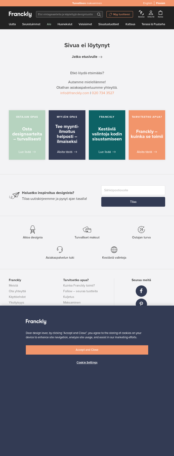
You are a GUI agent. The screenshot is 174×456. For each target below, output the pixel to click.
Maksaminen (72, 302)
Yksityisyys (16, 302)
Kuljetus (68, 297)
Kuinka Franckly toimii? (79, 285)
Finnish (160, 3)
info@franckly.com (74, 93)
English (147, 3)
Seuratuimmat (31, 24)
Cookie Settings (87, 362)
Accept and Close (87, 350)
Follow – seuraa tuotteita (80, 291)
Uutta (12, 24)
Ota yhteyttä (17, 291)
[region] (87, 381)
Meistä (13, 285)
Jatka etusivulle (84, 56)
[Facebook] (141, 291)
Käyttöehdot (17, 297)
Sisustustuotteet (108, 24)
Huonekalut (65, 24)
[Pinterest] (141, 304)
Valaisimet (85, 24)
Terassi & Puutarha (153, 24)
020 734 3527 (103, 93)
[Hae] (99, 14)
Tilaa (133, 202)
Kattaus (130, 24)
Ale (49, 24)
